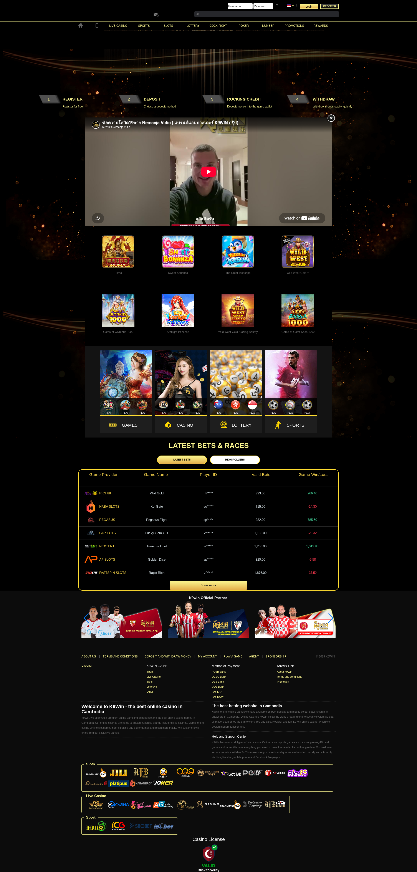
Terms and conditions (120, 656)
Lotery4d (152, 686)
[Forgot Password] (277, 5)
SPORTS (295, 425)
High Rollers (235, 459)
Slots (149, 681)
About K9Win (284, 671)
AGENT (254, 656)
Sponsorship (276, 656)
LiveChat (86, 665)
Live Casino (154, 676)
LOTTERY (242, 425)
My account (207, 656)
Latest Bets (182, 459)
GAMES (129, 425)
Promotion (283, 681)
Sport (150, 671)
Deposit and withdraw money (167, 656)
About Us (88, 656)
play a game (232, 656)
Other (150, 691)
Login (309, 6)
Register (329, 6)
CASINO (185, 425)
